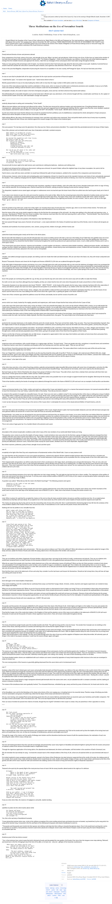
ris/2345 (94, 879)
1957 (17, 11)
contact (54, 895)
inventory (63, 891)
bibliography (49, 893)
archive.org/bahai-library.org (91, 868)
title (57, 889)
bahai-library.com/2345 (79, 879)
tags (65, 889)
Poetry (10, 8)
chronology (63, 888)
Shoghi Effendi (10, 11)
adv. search (49, 891)
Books (5, 8)
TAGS (4, 11)
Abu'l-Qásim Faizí (23, 11)
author (53, 889)
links (64, 893)
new (63, 895)
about (49, 895)
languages (57, 891)
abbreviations (58, 893)
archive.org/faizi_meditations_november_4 (86, 867)
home (47, 888)
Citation (89, 879)
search (48, 889)
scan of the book (77, 20)
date (61, 889)
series (57, 888)
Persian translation (58, 20)
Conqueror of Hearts (93, 20)
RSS (59, 895)
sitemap (52, 888)
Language (63, 872)
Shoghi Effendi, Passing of (36, 11)
